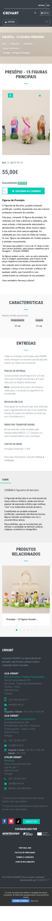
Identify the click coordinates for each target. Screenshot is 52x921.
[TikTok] (18, 821)
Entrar (11, 22)
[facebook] (4, 821)
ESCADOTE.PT (43, 880)
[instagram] (11, 821)
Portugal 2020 (25, 848)
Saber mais (34, 901)
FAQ (48, 5)
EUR (22, 22)
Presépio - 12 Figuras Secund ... (22, 619)
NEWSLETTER (31, 822)
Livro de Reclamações (25, 862)
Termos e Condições (25, 857)
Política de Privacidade (25, 853)
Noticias (41, 5)
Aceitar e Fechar (20, 901)
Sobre (5, 479)
